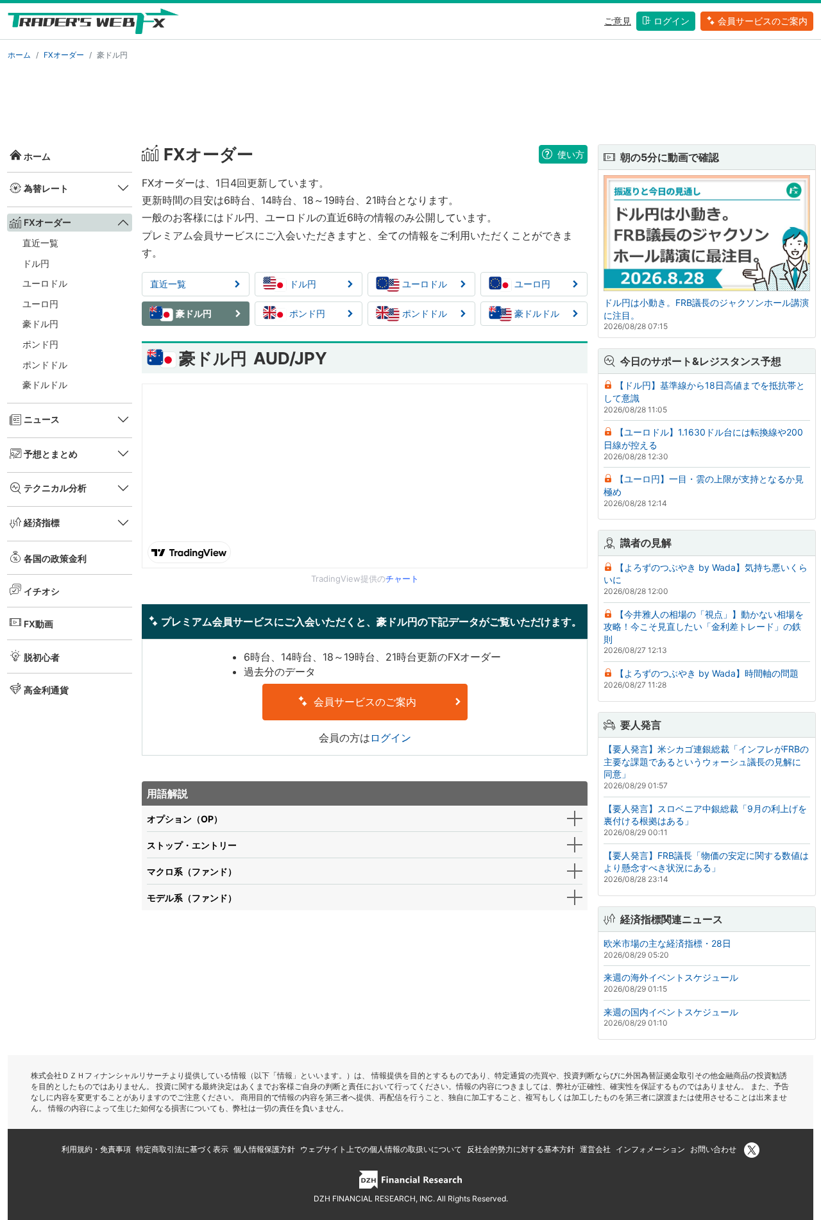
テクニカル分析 (55, 487)
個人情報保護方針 (264, 1149)
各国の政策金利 (55, 558)
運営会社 (595, 1149)
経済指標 (42, 522)
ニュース (42, 419)
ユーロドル (44, 283)
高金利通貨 (46, 689)
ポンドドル (44, 364)
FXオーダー (64, 55)
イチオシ (42, 591)
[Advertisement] (410, 100)
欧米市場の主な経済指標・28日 (667, 943)
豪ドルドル (44, 384)
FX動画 (38, 623)
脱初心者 (42, 657)
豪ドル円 (40, 323)
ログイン (672, 20)
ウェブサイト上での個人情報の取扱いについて (381, 1149)
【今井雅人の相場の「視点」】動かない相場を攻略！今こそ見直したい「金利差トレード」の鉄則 (704, 627)
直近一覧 (40, 242)
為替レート (46, 188)
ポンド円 (40, 344)
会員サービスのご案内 (763, 20)
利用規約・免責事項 (96, 1149)
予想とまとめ (51, 453)
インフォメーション (650, 1149)
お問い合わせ (713, 1149)
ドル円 (35, 263)
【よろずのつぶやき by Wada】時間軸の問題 (707, 673)
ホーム (19, 55)
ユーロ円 (40, 303)
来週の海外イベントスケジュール (671, 977)
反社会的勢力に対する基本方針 (521, 1149)
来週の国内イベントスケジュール (671, 1011)
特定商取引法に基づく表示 (182, 1149)
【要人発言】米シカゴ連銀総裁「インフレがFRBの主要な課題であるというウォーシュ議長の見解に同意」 (706, 761)
